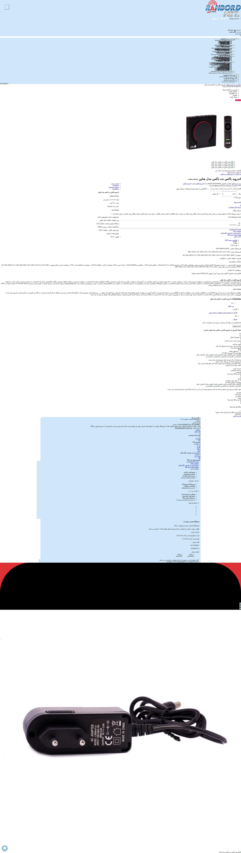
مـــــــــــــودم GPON (223, 46)
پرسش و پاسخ (114, 187)
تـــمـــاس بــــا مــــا (228, 81)
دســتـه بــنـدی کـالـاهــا (227, 39)
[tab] (118, 183)
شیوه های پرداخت (189, 472)
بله (219, 170)
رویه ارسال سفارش (188, 476)
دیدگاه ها (116, 189)
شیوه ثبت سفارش (189, 474)
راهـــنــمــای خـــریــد (188, 477)
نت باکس (235, 183)
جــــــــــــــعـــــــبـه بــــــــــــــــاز (220, 72)
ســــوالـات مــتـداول (188, 484)
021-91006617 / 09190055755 (191, 424)
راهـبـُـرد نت (237, 85)
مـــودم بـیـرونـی (224, 44)
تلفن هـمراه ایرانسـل (223, 50)
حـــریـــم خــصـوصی (188, 487)
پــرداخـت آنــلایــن (229, 78)
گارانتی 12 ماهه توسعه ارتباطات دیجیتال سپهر (190, 189)
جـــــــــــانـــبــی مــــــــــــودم (219, 64)
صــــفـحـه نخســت (229, 75)
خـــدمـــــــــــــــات (223, 70)
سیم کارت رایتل (225, 55)
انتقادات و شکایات (189, 486)
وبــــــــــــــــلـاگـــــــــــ (227, 76)
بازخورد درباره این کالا (234, 172)
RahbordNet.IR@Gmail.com (183, 428)
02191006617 (234, 225)
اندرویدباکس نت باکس (227, 174)
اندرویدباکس (229, 85)
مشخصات (115, 185)
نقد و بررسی (115, 183)
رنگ (239, 194)
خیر (216, 170)
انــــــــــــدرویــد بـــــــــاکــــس (221, 71)
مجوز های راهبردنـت (188, 496)
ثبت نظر (238, 414)
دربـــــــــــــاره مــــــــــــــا (186, 499)
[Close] (7, 7)
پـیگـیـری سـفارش (229, 80)
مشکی (214, 194)
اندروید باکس (187, 183)
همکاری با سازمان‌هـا (188, 494)
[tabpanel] (120, 839)
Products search (234, 18)
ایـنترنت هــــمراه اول (223, 53)
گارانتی (238, 189)
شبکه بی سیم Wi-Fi (231, 240)
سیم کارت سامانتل (224, 61)
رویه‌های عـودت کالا (189, 498)
